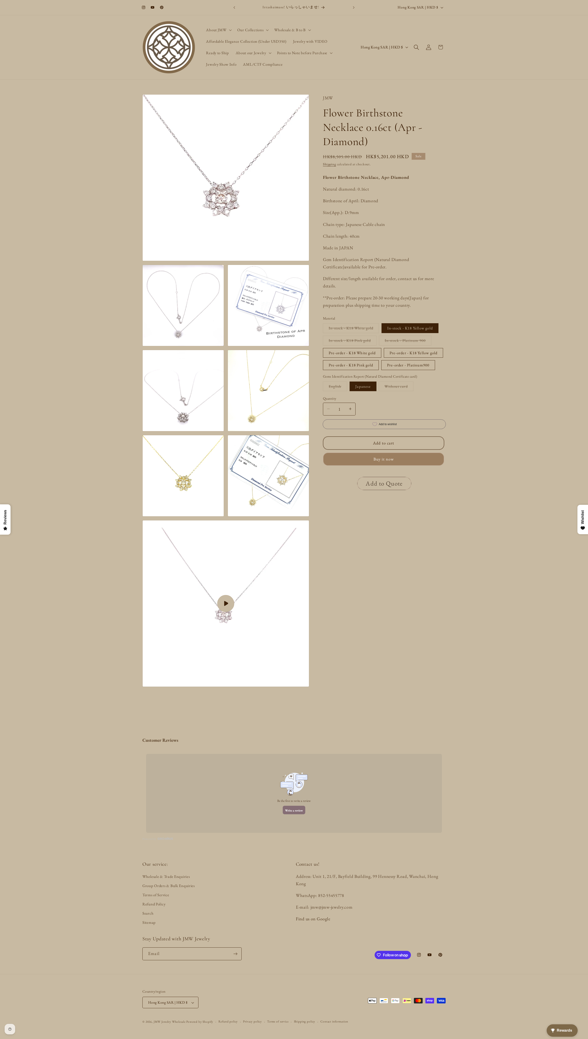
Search (147, 913)
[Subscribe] (235, 953)
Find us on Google (313, 919)
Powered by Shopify (199, 1022)
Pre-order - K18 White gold (352, 352)
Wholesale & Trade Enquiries (166, 876)
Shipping (329, 164)
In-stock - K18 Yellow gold (410, 328)
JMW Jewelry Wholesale (170, 1022)
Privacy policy (252, 1021)
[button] (218, 30)
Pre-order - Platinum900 (408, 365)
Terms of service (277, 1021)
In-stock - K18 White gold (354, 329)
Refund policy (228, 1021)
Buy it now (383, 458)
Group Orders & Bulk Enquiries (168, 885)
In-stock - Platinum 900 (408, 341)
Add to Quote (384, 483)
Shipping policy (304, 1021)
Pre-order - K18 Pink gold (351, 365)
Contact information (334, 1021)
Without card (398, 387)
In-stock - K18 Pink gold (352, 341)
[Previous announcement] (234, 7)
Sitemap (149, 922)
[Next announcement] (354, 7)
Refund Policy (153, 904)
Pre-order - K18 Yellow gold (413, 352)
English (338, 387)
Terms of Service (155, 894)
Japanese (363, 386)
